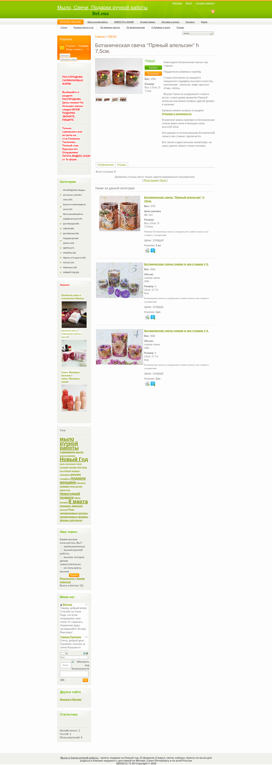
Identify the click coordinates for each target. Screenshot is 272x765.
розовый (64, 502)
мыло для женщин (68, 464)
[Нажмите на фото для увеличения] (119, 76)
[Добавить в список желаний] (152, 250)
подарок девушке (71, 506)
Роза (62, 471)
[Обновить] (84, 653)
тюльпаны (65, 475)
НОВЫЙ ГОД (71, 272)
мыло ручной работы (69, 443)
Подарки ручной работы (70, 240)
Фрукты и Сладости (74, 258)
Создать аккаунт (205, 3)
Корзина (177, 3)
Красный (64, 510)
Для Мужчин (71, 233)
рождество (65, 490)
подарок (65, 486)
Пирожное (81, 483)
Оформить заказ (68, 59)
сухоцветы (65, 479)
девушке (75, 474)
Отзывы (121, 164)
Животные (70, 267)
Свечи (79, 464)
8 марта (78, 501)
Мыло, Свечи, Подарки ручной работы (102, 7)
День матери (76, 486)
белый (67, 471)
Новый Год (74, 459)
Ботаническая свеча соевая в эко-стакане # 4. (176, 330)
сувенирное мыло (71, 452)
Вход (189, 3)
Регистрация (151, 180)
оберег (77, 498)
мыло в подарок (67, 456)
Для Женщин (71, 224)
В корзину (153, 73)
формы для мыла (71, 520)
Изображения (106, 164)
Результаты (67, 578)
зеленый (64, 467)
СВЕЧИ (68, 229)
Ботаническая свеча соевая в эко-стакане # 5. (176, 264)
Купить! (153, 67)
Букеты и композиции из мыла (74, 206)
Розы (71, 509)
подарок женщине (73, 480)
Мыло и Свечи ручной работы (79, 757)
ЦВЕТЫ (68, 248)
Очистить (64, 55)
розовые (76, 471)
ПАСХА (68, 263)
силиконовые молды (74, 513)
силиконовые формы (74, 516)
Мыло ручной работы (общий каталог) (73, 216)
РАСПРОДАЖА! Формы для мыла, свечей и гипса (74, 195)
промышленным (74, 546)
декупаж (73, 467)
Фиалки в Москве (71, 699)
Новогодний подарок (70, 495)
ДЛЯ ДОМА (82, 467)
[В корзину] (147, 250)
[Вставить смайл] (87, 653)
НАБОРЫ (69, 253)
